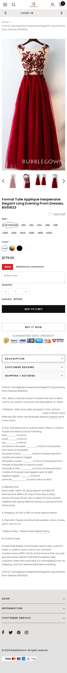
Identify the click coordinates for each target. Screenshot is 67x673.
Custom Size (10, 225)
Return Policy (42, 531)
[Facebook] (3, 632)
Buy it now (33, 327)
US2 (31, 225)
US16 (31, 232)
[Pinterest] (18, 632)
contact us (54, 416)
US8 (55, 225)
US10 (5, 232)
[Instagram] (26, 632)
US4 (39, 225)
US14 (22, 232)
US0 (23, 225)
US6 (47, 225)
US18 (40, 232)
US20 (49, 232)
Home (5, 22)
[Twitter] (11, 632)
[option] (33, 104)
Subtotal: (7, 299)
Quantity (7, 284)
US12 (14, 232)
